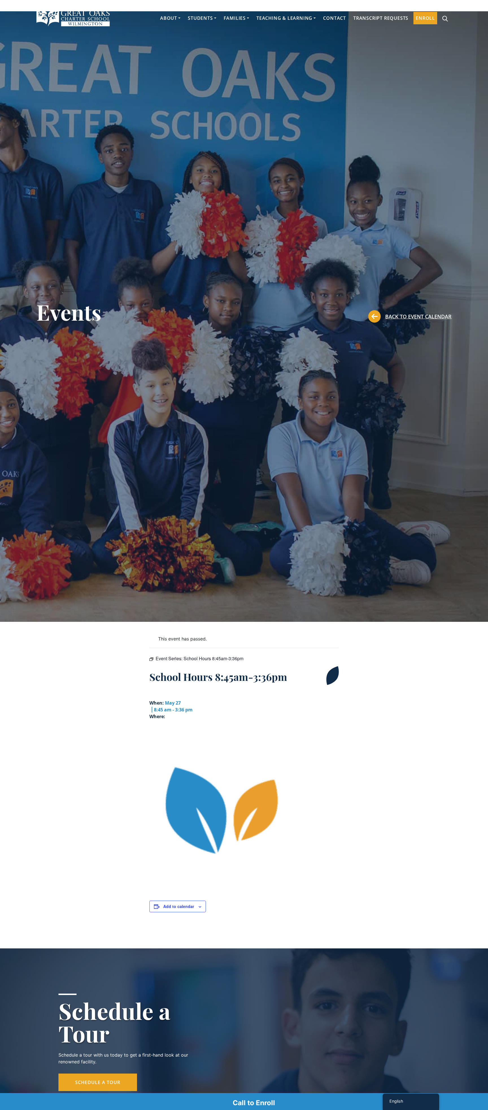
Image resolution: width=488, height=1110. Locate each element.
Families (235, 18)
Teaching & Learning (284, 18)
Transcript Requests (380, 18)
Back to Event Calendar (418, 316)
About (168, 18)
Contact (334, 18)
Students (200, 18)
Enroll (425, 18)
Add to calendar (178, 906)
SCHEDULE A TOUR (97, 1082)
